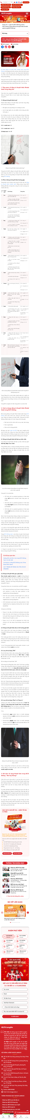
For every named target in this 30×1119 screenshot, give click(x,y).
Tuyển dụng (26, 2)
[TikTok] (21, 2)
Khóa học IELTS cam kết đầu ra (10, 1100)
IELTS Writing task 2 (8, 534)
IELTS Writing (7, 176)
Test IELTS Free (6, 7)
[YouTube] (14, 2)
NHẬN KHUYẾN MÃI (7, 853)
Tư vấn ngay (15, 1016)
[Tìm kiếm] (12, 2)
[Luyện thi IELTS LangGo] (15, 1027)
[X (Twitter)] (13, 47)
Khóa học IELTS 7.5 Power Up (10, 1102)
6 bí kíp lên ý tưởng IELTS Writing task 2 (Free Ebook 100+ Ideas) (14, 563)
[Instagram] (19, 2)
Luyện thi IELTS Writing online (16, 24)
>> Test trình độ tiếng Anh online (15, 896)
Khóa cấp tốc (16, 7)
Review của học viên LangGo (10, 1111)
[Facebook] (17, 2)
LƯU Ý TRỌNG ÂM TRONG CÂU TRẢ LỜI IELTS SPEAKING (14, 567)
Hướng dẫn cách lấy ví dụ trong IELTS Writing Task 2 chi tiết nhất (14, 559)
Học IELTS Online (17, 4)
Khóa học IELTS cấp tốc (8, 1107)
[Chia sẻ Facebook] (2, 47)
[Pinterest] (9, 47)
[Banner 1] (14, 979)
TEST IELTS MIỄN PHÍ (17, 853)
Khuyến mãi (5, 9)
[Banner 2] (16, 979)
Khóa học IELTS (6, 4)
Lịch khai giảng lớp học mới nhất (11, 1109)
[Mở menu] (27, 13)
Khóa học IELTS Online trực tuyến (11, 1104)
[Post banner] (15, 19)
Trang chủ (4, 24)
